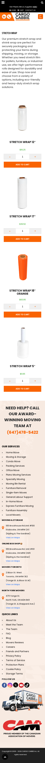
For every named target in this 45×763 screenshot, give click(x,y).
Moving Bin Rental (16, 483)
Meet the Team (14, 624)
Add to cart (22, 164)
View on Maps (13, 537)
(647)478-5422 (22, 432)
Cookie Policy (13, 669)
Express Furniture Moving (20, 505)
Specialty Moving (15, 479)
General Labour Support (19, 497)
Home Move (12, 452)
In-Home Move (14, 501)
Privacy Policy (13, 655)
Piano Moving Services (18, 474)
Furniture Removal (16, 488)
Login (13, 10)
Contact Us (30, 10)
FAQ (8, 633)
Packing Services (15, 465)
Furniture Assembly (16, 510)
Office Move (12, 470)
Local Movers (13, 514)
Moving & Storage (16, 456)
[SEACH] (41, 2)
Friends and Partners (17, 651)
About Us (11, 620)
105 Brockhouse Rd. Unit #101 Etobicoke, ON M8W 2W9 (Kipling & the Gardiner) (20, 555)
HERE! (35, 7)
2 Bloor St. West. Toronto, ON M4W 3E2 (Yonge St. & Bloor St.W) (18, 578)
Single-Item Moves (16, 492)
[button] (4, 2)
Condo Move (13, 461)
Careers (10, 646)
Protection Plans (15, 664)
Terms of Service (15, 660)
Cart (21, 10)
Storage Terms (14, 673)
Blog (8, 638)
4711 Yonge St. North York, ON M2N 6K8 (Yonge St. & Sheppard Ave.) (20, 602)
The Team (11, 629)
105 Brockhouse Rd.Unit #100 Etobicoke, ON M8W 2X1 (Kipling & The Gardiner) (20, 531)
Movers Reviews (15, 642)
